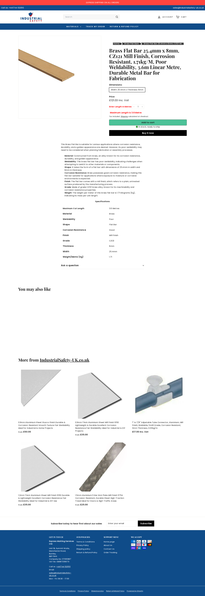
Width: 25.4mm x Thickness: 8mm (127, 89)
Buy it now (148, 132)
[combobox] (91, 16)
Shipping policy (83, 549)
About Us (108, 545)
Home (116, 43)
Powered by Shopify (135, 591)
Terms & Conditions (85, 541)
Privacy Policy (82, 545)
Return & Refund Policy (124, 26)
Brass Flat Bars (131, 43)
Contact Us (109, 549)
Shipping (124, 116)
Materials (72, 26)
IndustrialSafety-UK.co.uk (64, 360)
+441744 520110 (63, 566)
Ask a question (70, 265)
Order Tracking (110, 552)
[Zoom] (59, 77)
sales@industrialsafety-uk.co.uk (60, 574)
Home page (109, 541)
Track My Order (95, 26)
